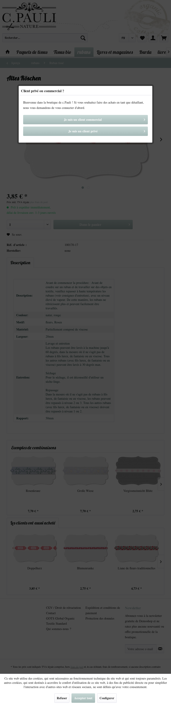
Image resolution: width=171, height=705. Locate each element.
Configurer (107, 698)
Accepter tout (83, 698)
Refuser (62, 698)
